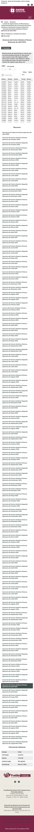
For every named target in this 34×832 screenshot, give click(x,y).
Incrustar (7, 48)
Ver (4, 34)
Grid (3, 66)
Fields (30, 72)
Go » (23, 74)
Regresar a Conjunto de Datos (16, 34)
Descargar (6, 36)
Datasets (12, 22)
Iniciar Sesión (25, 1)
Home (6, 22)
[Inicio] (17, 10)
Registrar (4, 3)
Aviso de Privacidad (14, 1)
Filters (24, 72)
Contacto (4, 1)
